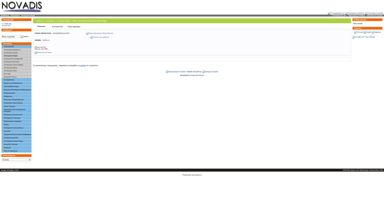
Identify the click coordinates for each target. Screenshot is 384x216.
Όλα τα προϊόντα (10, 151)
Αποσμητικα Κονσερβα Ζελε (13, 59)
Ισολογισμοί (6, 25)
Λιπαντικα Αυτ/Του (11, 138)
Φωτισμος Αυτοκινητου (13, 115)
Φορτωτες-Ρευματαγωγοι (14, 99)
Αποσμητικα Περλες (10, 68)
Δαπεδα (7, 131)
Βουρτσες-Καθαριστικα (13, 83)
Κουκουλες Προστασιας (13, 103)
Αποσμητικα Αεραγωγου (12, 50)
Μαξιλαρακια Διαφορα (12, 121)
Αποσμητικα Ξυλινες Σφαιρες (13, 65)
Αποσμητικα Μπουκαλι (11, 62)
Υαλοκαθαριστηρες (11, 86)
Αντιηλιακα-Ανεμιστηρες (13, 141)
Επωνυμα (7, 74)
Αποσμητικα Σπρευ (10, 71)
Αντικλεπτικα (9, 80)
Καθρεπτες (8, 96)
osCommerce (197, 175)
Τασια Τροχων (9, 106)
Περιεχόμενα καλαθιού (357, 15)
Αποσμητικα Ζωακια (11, 53)
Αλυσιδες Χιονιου (11, 144)
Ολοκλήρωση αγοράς (374, 15)
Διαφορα (7, 147)
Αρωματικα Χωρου (10, 77)
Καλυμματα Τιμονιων (12, 118)
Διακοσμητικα (9, 93)
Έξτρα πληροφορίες (74, 26)
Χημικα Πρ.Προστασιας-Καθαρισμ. (18, 134)
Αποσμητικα (15, 15)
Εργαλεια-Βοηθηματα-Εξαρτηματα (17, 90)
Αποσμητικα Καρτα (28, 15)
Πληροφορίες (41, 26)
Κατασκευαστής (57, 26)
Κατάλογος (5, 15)
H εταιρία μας (6, 23)
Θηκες (6, 124)
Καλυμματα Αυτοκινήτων (14, 128)
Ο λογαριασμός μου (339, 15)
